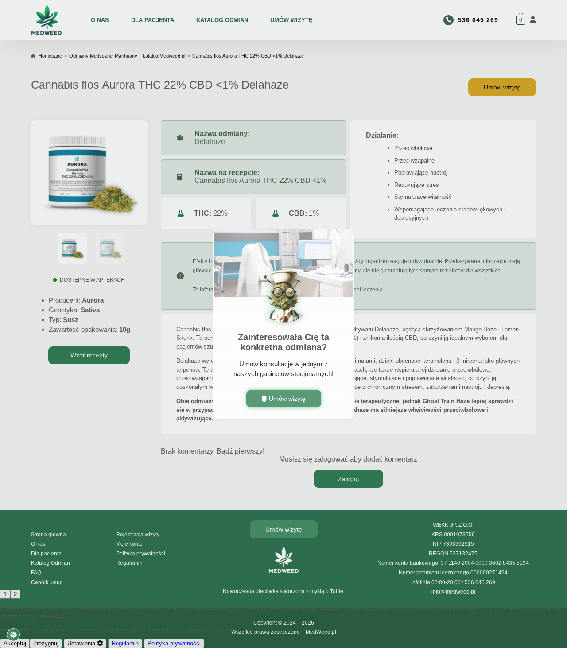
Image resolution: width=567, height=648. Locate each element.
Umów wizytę (287, 398)
